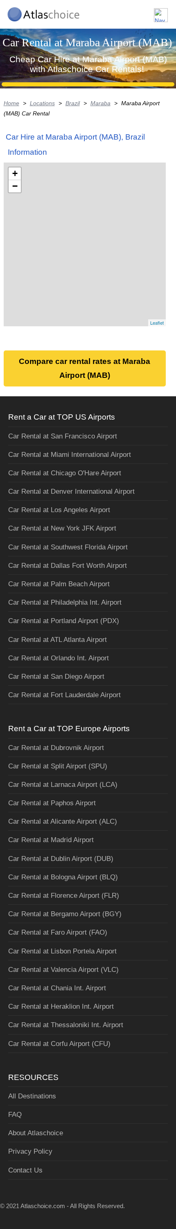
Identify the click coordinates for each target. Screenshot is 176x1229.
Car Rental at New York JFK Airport (62, 528)
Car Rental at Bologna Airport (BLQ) (63, 877)
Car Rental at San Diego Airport (56, 676)
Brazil (72, 103)
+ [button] (15, 173)
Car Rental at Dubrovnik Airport (56, 748)
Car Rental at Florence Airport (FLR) (63, 895)
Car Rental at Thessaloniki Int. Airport (65, 1025)
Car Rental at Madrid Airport (51, 840)
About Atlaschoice (35, 1133)
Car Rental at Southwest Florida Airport (68, 547)
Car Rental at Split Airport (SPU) (57, 766)
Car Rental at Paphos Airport (52, 803)
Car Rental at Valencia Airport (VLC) (63, 970)
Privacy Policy (30, 1151)
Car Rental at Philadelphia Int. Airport (65, 602)
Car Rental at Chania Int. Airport (57, 988)
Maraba (100, 103)
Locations (42, 103)
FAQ (15, 1114)
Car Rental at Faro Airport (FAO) (57, 932)
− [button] (15, 186)
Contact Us (25, 1170)
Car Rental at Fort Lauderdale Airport (64, 695)
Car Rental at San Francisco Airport (62, 436)
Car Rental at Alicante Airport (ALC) (62, 821)
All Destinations (32, 1096)
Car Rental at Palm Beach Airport (59, 584)
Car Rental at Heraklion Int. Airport (61, 1006)
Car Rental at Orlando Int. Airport (58, 658)
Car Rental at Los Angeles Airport (59, 510)
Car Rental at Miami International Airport (69, 455)
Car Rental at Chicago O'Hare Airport (64, 473)
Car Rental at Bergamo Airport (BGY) (65, 914)
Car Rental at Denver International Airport (71, 491)
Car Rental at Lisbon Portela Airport (62, 951)
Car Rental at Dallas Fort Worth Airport (67, 565)
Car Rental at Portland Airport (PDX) (63, 621)
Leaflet (157, 322)
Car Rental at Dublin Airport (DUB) (60, 859)
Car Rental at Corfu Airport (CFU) (59, 1044)
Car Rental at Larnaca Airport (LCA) (62, 784)
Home (11, 103)
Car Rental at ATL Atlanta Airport (57, 640)
